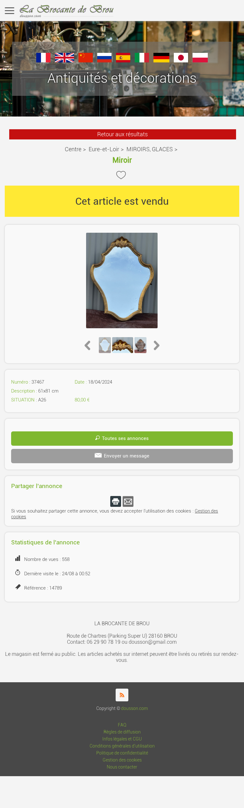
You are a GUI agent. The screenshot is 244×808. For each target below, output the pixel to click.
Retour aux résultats (122, 134)
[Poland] (200, 61)
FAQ (122, 725)
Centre (73, 149)
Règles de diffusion (122, 732)
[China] (85, 61)
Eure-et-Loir (104, 149)
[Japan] (181, 61)
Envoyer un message (126, 456)
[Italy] (142, 61)
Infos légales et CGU (122, 739)
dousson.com (134, 708)
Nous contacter (122, 767)
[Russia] (104, 61)
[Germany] (161, 61)
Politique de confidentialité (122, 753)
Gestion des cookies (122, 760)
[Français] (43, 61)
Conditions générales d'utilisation (122, 746)
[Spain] (123, 61)
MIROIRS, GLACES (149, 149)
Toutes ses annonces (125, 438)
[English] (64, 61)
